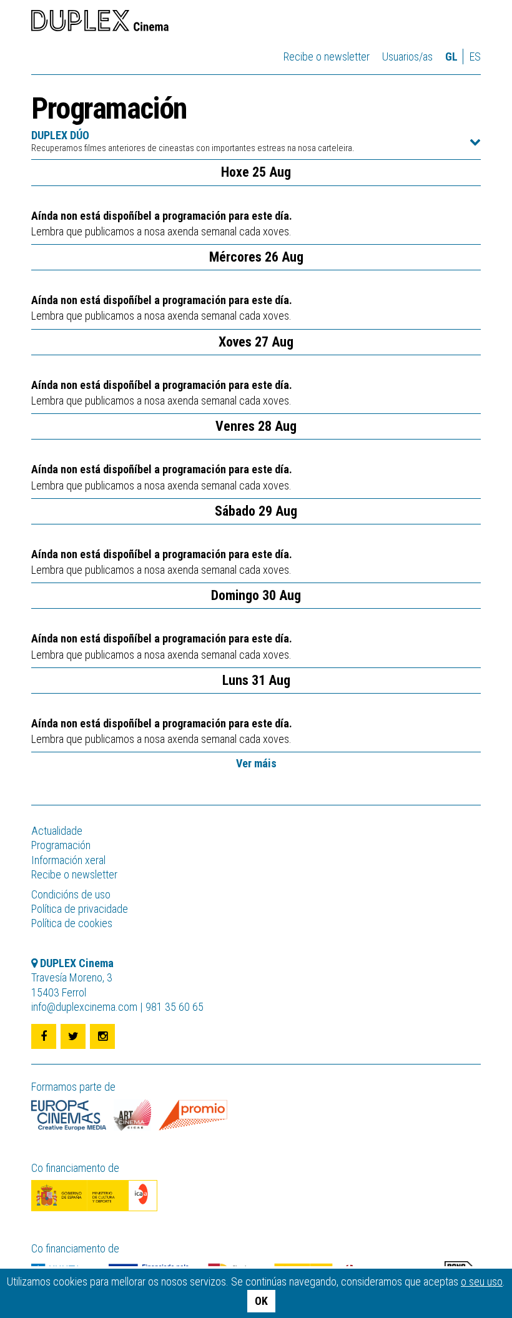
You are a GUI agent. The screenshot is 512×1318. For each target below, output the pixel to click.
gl (451, 56)
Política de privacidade (79, 908)
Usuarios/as (407, 56)
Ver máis (256, 763)
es (475, 56)
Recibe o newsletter (326, 56)
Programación (61, 845)
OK (261, 1300)
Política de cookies (71, 923)
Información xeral (68, 860)
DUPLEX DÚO (192, 141)
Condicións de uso (71, 894)
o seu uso (482, 1281)
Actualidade (56, 830)
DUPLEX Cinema (100, 22)
